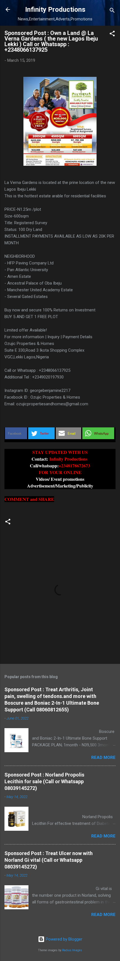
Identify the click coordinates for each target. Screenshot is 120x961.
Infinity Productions (55, 9)
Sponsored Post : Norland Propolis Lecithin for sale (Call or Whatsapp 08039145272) (44, 781)
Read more (103, 757)
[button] (112, 34)
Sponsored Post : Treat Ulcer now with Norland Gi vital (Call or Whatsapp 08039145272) (48, 860)
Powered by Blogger (63, 939)
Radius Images (72, 950)
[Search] (112, 11)
